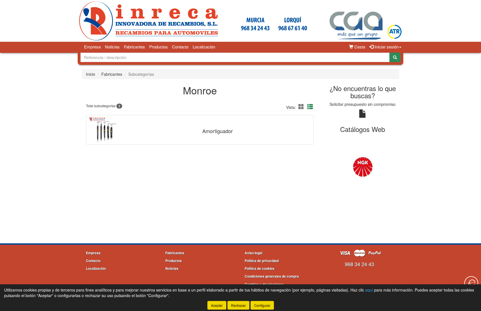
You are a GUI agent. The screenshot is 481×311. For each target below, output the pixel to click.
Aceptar (217, 305)
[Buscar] (395, 57)
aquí (369, 290)
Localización (204, 47)
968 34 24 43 (359, 264)
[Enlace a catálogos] (363, 166)
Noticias (112, 47)
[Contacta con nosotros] (471, 283)
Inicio (90, 74)
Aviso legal (253, 252)
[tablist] (362, 166)
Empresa (92, 47)
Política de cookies (259, 268)
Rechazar (238, 305)
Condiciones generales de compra (272, 276)
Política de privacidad (262, 260)
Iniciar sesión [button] (386, 47)
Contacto (180, 47)
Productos (158, 47)
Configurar (262, 305)
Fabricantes (134, 47)
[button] (302, 106)
